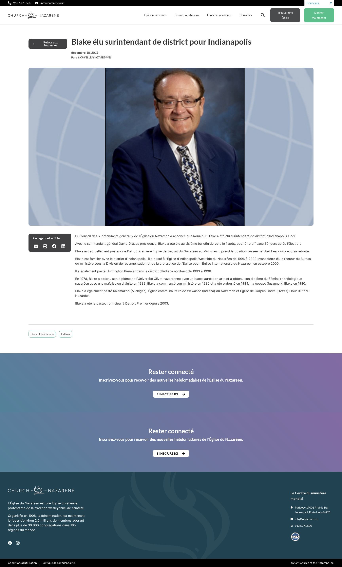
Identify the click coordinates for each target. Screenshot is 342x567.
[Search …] (262, 14)
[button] (36, 246)
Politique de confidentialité (58, 562)
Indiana (65, 334)
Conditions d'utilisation (22, 562)
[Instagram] (18, 543)
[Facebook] (10, 543)
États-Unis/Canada (42, 334)
